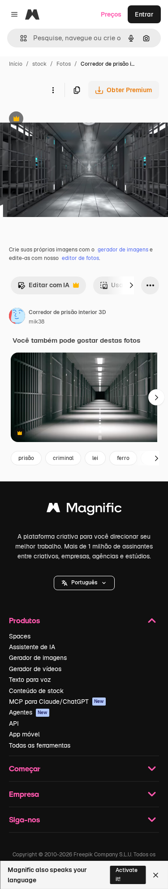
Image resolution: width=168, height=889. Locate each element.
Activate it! (127, 874)
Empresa (24, 794)
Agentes (28, 712)
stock (39, 64)
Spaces (19, 636)
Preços (111, 14)
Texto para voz (30, 680)
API (14, 723)
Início (15, 64)
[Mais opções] (53, 90)
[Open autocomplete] (20, 38)
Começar (24, 768)
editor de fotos (80, 258)
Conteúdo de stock (36, 691)
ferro (123, 458)
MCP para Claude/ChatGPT (56, 702)
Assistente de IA (32, 647)
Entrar (144, 14)
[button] (84, 583)
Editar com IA (43, 287)
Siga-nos (24, 819)
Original (57, 119)
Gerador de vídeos (35, 669)
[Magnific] (84, 510)
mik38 (36, 321)
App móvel (24, 734)
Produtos (24, 620)
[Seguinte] (131, 285)
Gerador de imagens (38, 658)
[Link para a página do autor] (17, 317)
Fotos (63, 64)
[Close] (155, 875)
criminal (63, 458)
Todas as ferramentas (39, 745)
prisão (26, 458)
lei (95, 458)
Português (84, 582)
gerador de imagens (123, 249)
